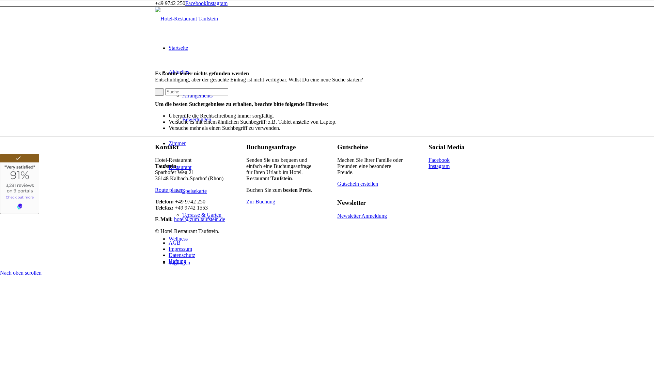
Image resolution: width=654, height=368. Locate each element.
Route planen (169, 190)
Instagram (217, 3)
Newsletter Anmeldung (362, 216)
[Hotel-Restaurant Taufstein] (186, 18)
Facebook (195, 3)
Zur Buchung (260, 201)
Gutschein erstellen (357, 184)
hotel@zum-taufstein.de (199, 219)
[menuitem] (334, 48)
